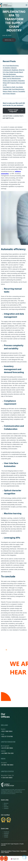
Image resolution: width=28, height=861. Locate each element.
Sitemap (7, 852)
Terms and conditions (6, 851)
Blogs (5, 804)
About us (6, 803)
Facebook (6, 831)
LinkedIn (6, 835)
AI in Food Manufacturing (11, 65)
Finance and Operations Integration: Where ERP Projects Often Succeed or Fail (14, 83)
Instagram (6, 833)
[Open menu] (26, 5)
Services (6, 806)
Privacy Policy (16, 851)
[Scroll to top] (2, 858)
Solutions (6, 808)
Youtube (6, 836)
